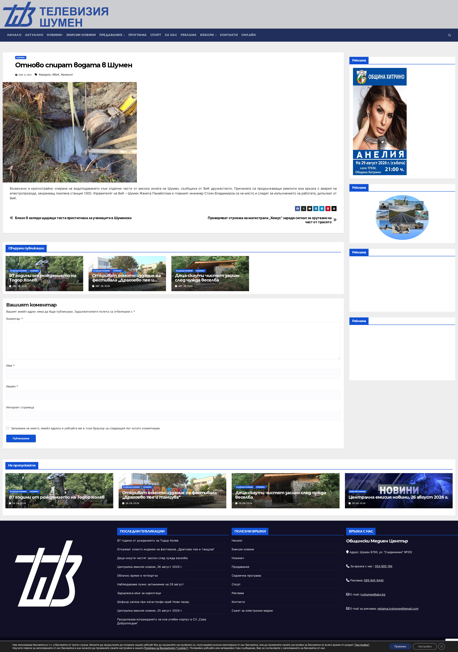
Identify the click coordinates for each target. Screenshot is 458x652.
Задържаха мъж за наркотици (139, 593)
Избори (207, 35)
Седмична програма (246, 575)
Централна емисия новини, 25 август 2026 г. (149, 610)
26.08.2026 (19, 503)
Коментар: (14, 318)
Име (10, 365)
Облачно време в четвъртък (137, 575)
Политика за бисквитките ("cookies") (166, 647)
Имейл (12, 386)
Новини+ (55, 35)
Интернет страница (20, 407)
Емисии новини (81, 35)
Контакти (229, 35)
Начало (14, 35)
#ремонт (67, 74)
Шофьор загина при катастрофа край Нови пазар (153, 602)
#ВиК (55, 74)
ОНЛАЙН (248, 35)
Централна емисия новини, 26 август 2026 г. (398, 497)
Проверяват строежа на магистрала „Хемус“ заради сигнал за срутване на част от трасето (270, 220)
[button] (449, 35)
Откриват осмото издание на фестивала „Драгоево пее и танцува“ (126, 280)
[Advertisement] (402, 285)
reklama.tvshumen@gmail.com (397, 608)
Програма (137, 35)
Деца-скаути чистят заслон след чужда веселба (207, 278)
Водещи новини (18, 271)
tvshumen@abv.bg (372, 594)
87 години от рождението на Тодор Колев (42, 278)
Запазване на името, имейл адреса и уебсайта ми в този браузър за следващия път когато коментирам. (85, 428)
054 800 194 (383, 566)
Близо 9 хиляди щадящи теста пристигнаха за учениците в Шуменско (73, 218)
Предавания (111, 35)
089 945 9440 (374, 580)
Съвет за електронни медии (252, 610)
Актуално (34, 35)
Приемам (400, 646)
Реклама (189, 35)
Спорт (155, 35)
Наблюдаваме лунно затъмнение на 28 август (150, 584)
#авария (45, 74)
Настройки (425, 646)
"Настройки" (361, 644)
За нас (171, 35)
